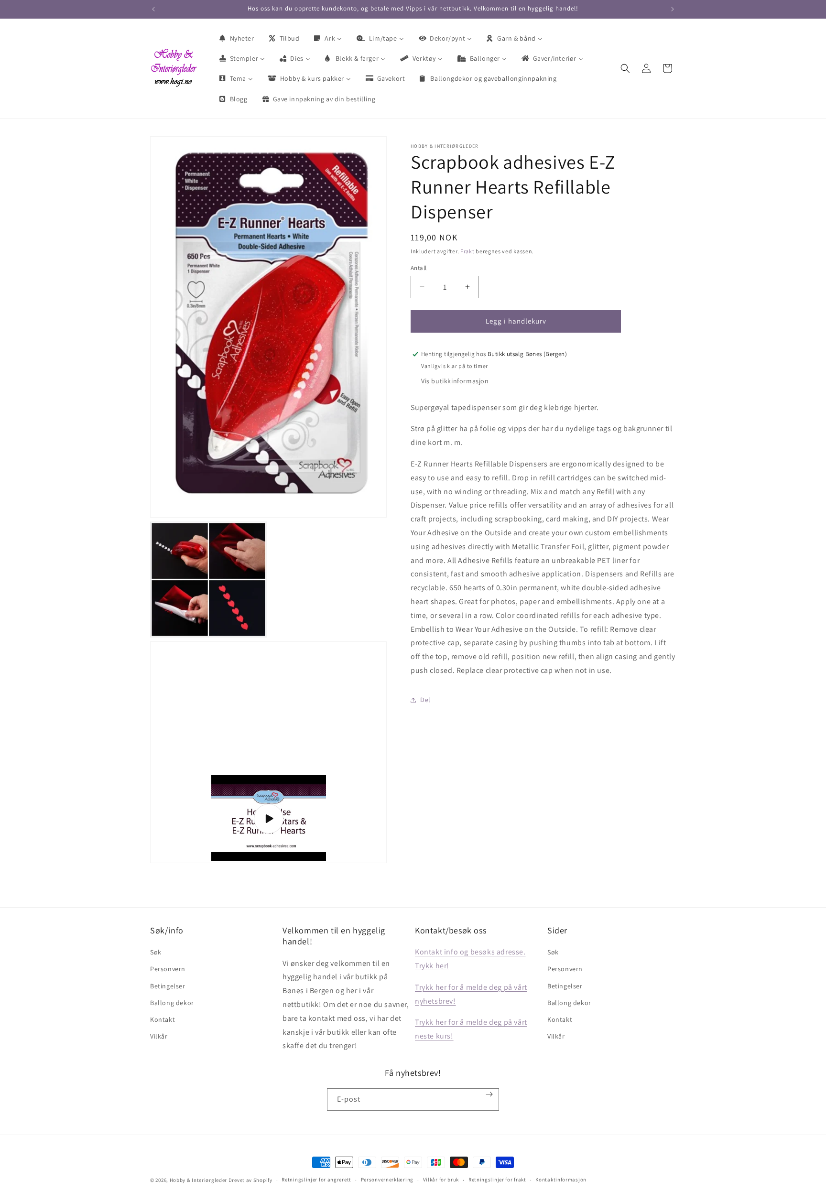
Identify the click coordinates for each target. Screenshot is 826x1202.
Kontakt (162, 1019)
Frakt (467, 251)
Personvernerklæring (387, 1179)
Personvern (167, 968)
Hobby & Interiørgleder (198, 1180)
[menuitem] (236, 38)
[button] (625, 68)
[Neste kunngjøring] (672, 9)
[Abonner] (489, 1094)
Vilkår (159, 1036)
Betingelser (167, 986)
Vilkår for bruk (441, 1179)
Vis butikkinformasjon (455, 381)
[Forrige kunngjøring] (153, 9)
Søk (156, 952)
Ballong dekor (172, 1002)
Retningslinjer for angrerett (316, 1179)
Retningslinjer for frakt (497, 1179)
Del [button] (425, 699)
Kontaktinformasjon (561, 1179)
